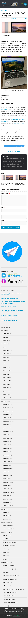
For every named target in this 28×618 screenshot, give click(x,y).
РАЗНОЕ (5, 562)
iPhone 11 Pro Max (9, 411)
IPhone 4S (6, 448)
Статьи (6, 606)
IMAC (4, 330)
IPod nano (6, 515)
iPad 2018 (6, 353)
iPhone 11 (6, 404)
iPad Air (6, 367)
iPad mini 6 (7, 391)
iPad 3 (5, 360)
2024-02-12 (13, 18)
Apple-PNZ (6, 156)
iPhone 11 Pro (7, 407)
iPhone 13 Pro (7, 431)
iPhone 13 (6, 424)
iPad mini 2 (7, 377)
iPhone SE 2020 (8, 492)
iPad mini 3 (7, 380)
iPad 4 (5, 364)
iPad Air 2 (6, 370)
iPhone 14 (6, 434)
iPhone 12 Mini (8, 417)
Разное (6, 552)
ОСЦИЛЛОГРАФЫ (10, 602)
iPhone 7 (6, 478)
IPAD (4, 344)
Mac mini (6, 340)
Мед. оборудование (9, 579)
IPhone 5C (7, 455)
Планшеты (7, 586)
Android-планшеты (9, 565)
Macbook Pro (5, 10)
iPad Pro (6, 394)
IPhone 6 (6, 465)
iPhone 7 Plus (7, 482)
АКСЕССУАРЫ (7, 532)
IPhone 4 (6, 445)
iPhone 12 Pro (7, 421)
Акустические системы (10, 542)
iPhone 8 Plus (7, 488)
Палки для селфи (8, 549)
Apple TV (6, 535)
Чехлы (6, 559)
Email (3, 213)
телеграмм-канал (19, 123)
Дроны (6, 572)
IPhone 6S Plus (8, 475)
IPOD (4, 509)
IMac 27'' (6, 337)
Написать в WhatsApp (14, 151)
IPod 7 (6, 512)
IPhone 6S (6, 472)
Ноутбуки (6, 582)
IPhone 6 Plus (7, 468)
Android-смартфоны (9, 569)
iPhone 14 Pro (7, 441)
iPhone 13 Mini (8, 428)
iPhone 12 (6, 414)
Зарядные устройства (10, 545)
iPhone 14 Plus (8, 438)
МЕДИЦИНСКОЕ (10, 599)
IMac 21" (6, 333)
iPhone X (6, 495)
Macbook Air (7, 525)
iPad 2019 (6, 357)
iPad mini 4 (7, 384)
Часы (5, 555)
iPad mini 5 (7, 387)
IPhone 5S (6, 458)
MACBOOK (6, 522)
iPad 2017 (6, 350)
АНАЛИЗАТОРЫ (9, 592)
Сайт (2, 220)
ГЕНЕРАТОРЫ (9, 595)
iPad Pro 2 (6, 397)
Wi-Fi (5, 538)
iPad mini (6, 374)
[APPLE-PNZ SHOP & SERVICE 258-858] (14, 4)
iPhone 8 (6, 485)
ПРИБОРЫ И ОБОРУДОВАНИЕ (12, 589)
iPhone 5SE (7, 461)
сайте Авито (4, 109)
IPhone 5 (6, 451)
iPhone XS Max (8, 505)
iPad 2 (5, 347)
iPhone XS (6, 502)
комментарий (5, 193)
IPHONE (5, 401)
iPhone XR (6, 499)
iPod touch (7, 519)
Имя (3, 207)
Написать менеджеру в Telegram (15, 146)
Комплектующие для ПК (10, 575)
